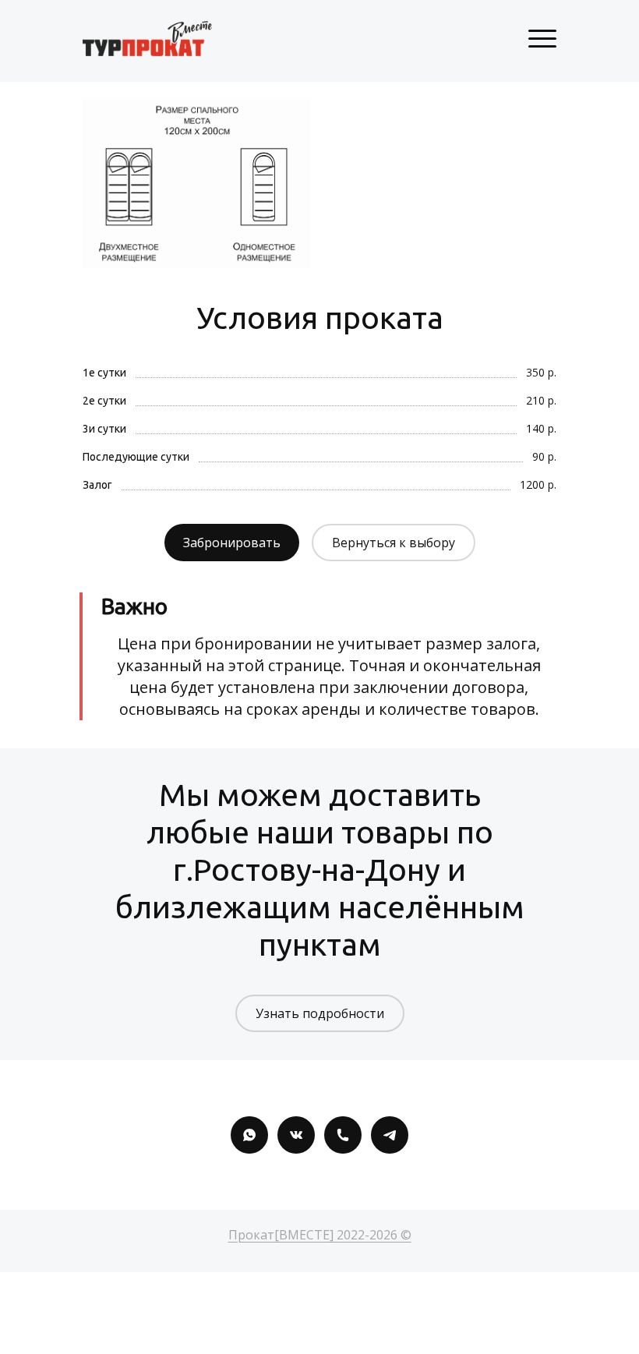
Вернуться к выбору (393, 542)
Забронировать (232, 542)
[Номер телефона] (343, 1135)
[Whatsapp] (249, 1135)
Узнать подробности (320, 1013)
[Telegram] (389, 1135)
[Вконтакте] (296, 1135)
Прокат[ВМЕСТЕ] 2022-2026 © (319, 1234)
